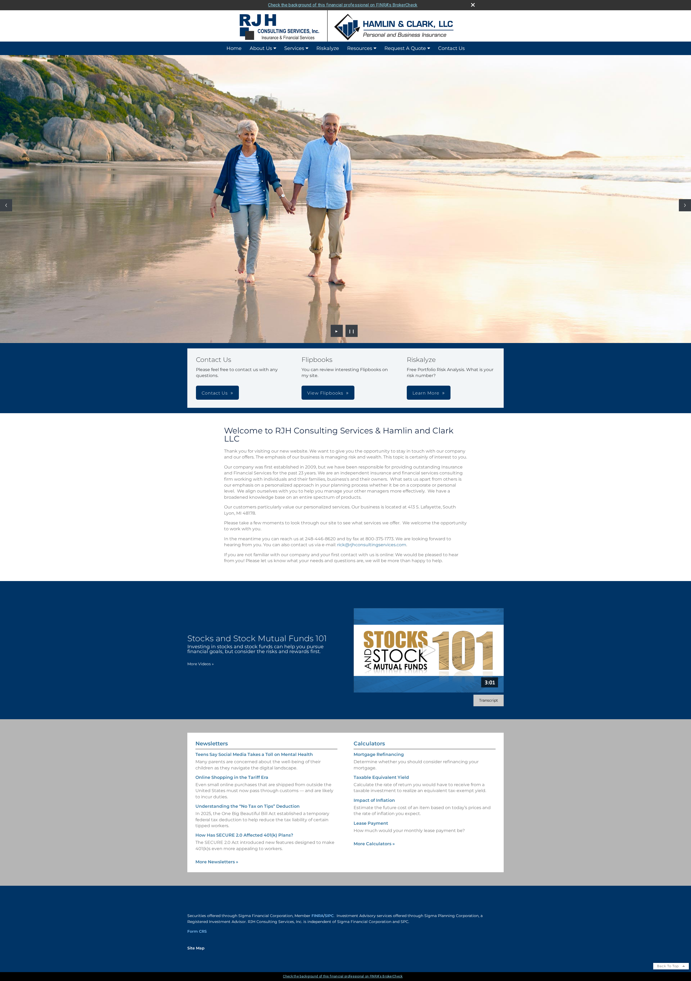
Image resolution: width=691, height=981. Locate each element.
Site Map (196, 948)
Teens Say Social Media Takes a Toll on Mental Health (254, 754)
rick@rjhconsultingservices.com (371, 544)
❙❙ (351, 330)
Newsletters (211, 743)
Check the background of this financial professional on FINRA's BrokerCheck (342, 5)
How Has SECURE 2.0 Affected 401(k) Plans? (244, 835)
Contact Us (451, 48)
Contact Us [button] (215, 393)
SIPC (329, 915)
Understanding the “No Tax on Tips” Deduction (247, 806)
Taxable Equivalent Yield (381, 777)
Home (234, 48)
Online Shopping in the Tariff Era (231, 777)
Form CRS (197, 931)
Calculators (369, 743)
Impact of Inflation (374, 800)
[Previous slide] (6, 205)
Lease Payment (371, 823)
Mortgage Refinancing (379, 754)
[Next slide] (685, 205)
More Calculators (374, 843)
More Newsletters (216, 861)
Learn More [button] (425, 393)
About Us (261, 48)
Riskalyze (327, 48)
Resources (359, 48)
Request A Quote (405, 48)
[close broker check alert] (473, 5)
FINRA (317, 915)
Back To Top (668, 966)
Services (294, 48)
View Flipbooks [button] (325, 393)
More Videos (200, 664)
